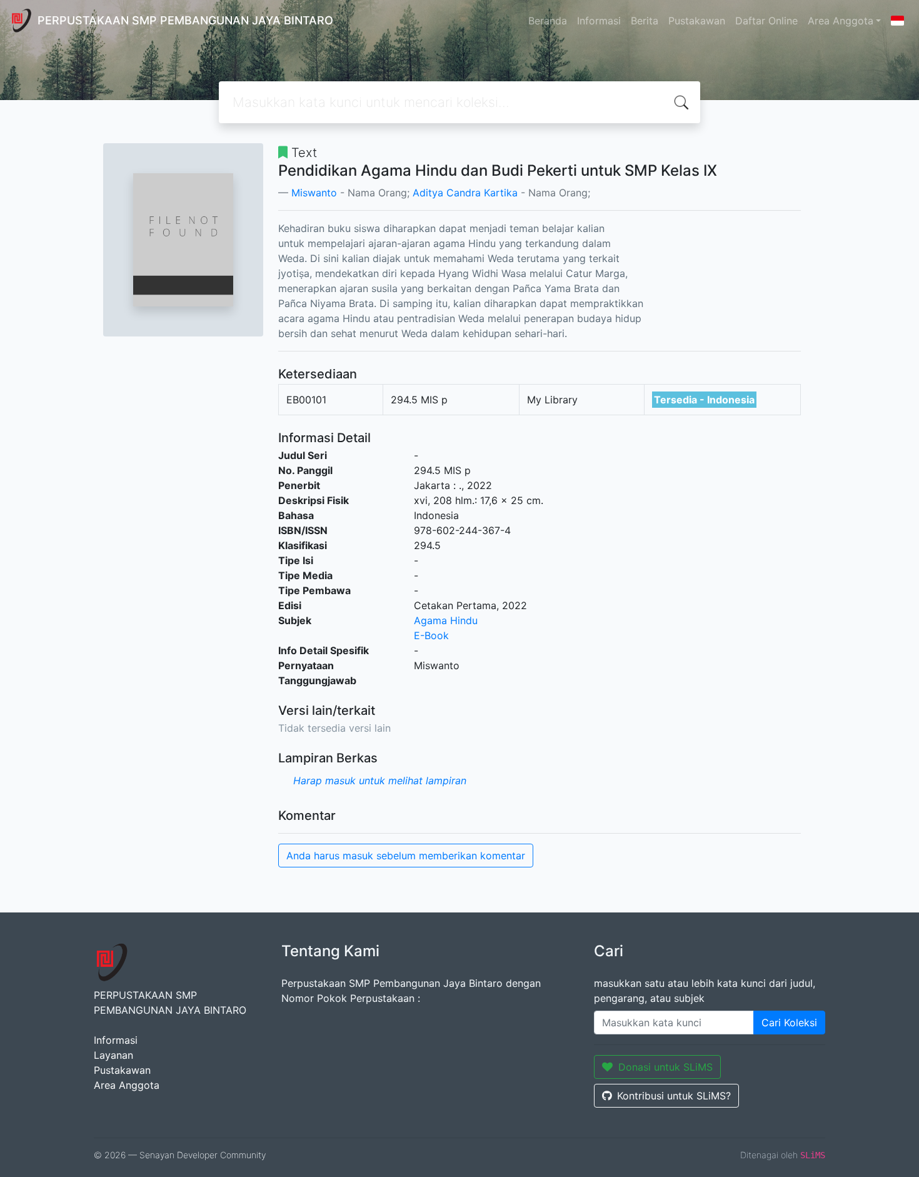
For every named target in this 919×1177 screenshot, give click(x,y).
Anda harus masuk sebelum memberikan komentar (405, 855)
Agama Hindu (446, 620)
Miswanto (314, 192)
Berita (644, 20)
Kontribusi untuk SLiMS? (674, 1095)
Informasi (599, 20)
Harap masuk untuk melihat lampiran (379, 780)
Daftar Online (766, 20)
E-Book (431, 635)
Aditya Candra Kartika (465, 192)
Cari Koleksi (789, 1022)
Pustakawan (696, 20)
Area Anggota (840, 20)
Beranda (547, 20)
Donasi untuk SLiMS (665, 1067)
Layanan (113, 1055)
